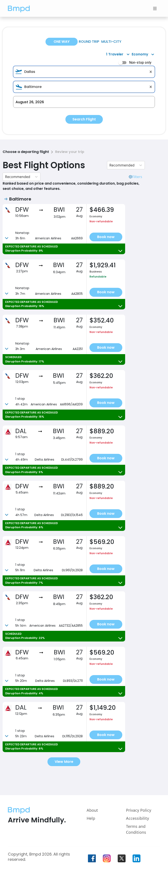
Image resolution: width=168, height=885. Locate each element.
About (92, 810)
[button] (19, 8)
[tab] (62, 42)
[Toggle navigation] (155, 8)
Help (91, 818)
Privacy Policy (138, 810)
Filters (137, 176)
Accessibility (137, 818)
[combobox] (84, 72)
